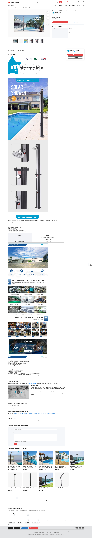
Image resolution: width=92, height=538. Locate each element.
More (9, 524)
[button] (57, 2)
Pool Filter (21, 413)
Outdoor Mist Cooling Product (70, 501)
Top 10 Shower (19, 522)
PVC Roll (9, 500)
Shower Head (11, 514)
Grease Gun (55, 413)
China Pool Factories (42, 520)
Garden (47, 501)
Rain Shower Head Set (42, 514)
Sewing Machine (10, 503)
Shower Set (33, 7)
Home (9, 7)
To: (13, 432)
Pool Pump (35, 413)
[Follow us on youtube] (80, 527)
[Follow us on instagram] (79, 527)
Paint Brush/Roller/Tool (31, 500)
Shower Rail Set (50, 514)
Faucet (39, 413)
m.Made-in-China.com (48, 532)
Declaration (57, 534)
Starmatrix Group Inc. (58, 12)
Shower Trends (27, 522)
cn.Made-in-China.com (56, 532)
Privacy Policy (62, 534)
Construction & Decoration (15, 7)
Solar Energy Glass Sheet (66, 520)
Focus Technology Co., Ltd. (38, 534)
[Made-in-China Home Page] (13, 2)
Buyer (60, 5)
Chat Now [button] (77, 22)
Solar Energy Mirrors (12, 522)
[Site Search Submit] (60, 2)
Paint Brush (47, 413)
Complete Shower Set (32, 514)
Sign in (83, 2)
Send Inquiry (60, 22)
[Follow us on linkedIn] (83, 527)
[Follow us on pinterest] (82, 527)
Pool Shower (57, 520)
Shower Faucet (24, 514)
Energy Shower (50, 520)
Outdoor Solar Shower (30, 501)
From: (13, 429)
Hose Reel (42, 413)
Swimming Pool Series (11, 501)
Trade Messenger (24, 527)
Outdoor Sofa (29, 503)
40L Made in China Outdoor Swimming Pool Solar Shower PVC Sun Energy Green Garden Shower (46, 467)
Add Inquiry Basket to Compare (29, 45)
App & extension (71, 5)
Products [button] (24, 2)
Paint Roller (51, 413)
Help (65, 5)
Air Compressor (67, 503)
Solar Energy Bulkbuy (35, 522)
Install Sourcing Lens (34, 527)
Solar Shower (26, 413)
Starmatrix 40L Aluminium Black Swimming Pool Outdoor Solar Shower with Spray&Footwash (61, 467)
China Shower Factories (12, 520)
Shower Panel (17, 514)
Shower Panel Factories (33, 520)
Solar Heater (31, 413)
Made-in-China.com (41, 532)
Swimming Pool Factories (23, 520)
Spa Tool (47, 503)
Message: (12, 435)
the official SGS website (33, 383)
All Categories (11, 5)
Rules (84, 5)
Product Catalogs (23, 497)
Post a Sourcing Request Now (37, 444)
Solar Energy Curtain (75, 520)
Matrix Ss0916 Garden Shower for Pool (14, 487)
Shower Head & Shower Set (25, 7)
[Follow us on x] (77, 527)
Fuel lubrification (68, 500)
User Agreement (52, 534)
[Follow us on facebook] (76, 527)
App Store (10, 527)
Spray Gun (47, 500)
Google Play (16, 527)
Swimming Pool (16, 413)
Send (16, 444)
